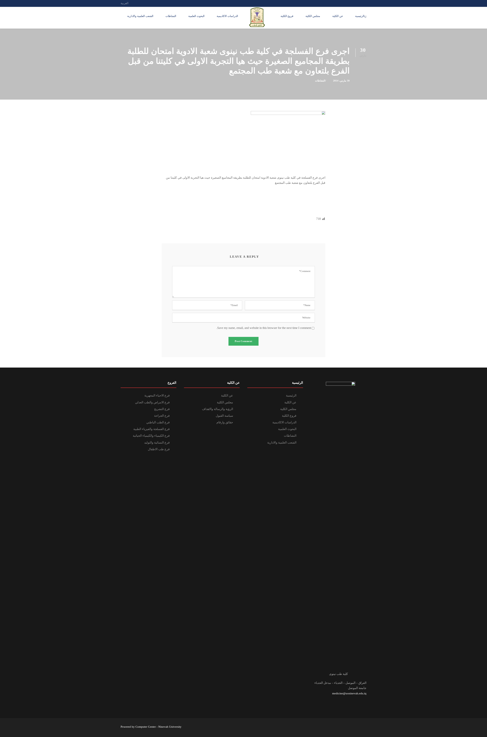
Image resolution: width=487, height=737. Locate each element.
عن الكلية (337, 16)
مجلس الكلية (313, 16)
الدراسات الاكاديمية (227, 16)
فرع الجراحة (162, 415)
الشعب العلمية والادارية (140, 16)
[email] (365, 3)
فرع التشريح (162, 409)
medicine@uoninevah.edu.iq (349, 693)
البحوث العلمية (196, 16)
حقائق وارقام (224, 422)
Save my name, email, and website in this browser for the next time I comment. (263, 327)
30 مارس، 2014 (341, 80)
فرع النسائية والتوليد (157, 442)
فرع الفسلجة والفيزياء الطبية (151, 429)
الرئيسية (359, 16)
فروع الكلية (287, 16)
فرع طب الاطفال (159, 449)
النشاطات (171, 16)
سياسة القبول (224, 415)
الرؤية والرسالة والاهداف (217, 409)
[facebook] (358, 3)
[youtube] (351, 3)
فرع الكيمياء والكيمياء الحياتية (151, 435)
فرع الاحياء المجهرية (157, 395)
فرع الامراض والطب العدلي (152, 402)
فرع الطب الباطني (158, 422)
